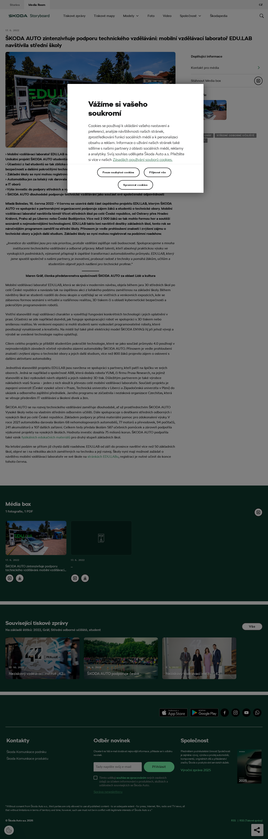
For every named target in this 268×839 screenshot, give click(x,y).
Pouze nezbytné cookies (118, 172)
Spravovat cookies (135, 184)
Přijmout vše (157, 172)
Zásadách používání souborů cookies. (143, 159)
